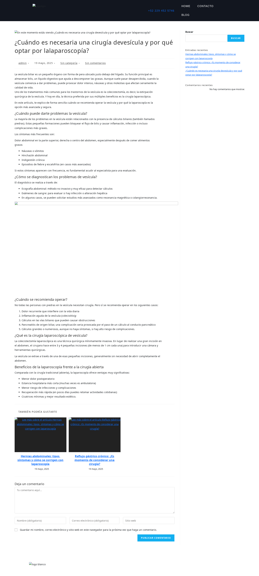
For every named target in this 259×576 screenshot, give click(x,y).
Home (185, 6)
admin (22, 63)
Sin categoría (68, 63)
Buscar (189, 31)
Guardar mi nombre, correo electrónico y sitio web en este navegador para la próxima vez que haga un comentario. (88, 529)
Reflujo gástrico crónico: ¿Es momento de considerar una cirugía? (95, 460)
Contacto (205, 6)
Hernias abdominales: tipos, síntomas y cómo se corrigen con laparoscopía (40, 460)
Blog (185, 14)
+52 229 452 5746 (161, 10)
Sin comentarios (95, 63)
